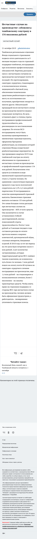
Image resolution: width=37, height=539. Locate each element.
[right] (35, 8)
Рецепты (12, 8)
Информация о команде (9, 451)
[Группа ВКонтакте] (3, 433)
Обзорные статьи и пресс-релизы (12, 462)
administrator (24, 48)
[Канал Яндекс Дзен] (13, 433)
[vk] (15, 353)
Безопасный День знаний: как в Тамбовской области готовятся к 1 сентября (15, 369)
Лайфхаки (4, 8)
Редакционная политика (9, 443)
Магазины (20, 8)
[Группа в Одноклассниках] (8, 433)
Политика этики (7, 454)
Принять (30, 14)
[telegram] (22, 353)
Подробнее (13, 494)
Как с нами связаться (8, 458)
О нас (4, 440)
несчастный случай (11, 41)
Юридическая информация (10, 447)
